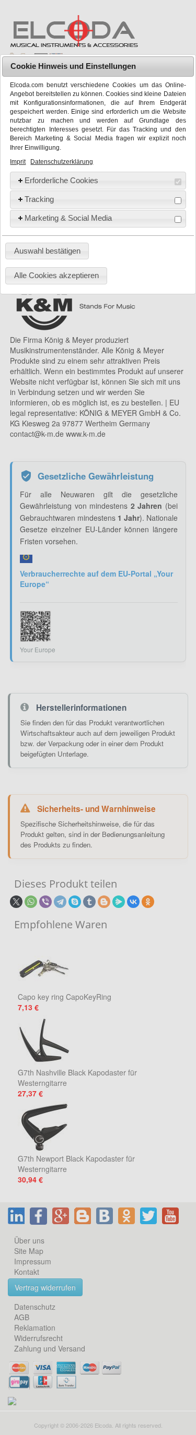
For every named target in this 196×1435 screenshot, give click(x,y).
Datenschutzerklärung (61, 161)
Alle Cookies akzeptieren (56, 275)
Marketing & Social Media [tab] (68, 217)
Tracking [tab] (39, 199)
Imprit (18, 161)
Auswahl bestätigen (47, 250)
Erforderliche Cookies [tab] (61, 180)
